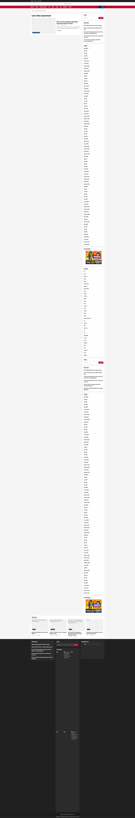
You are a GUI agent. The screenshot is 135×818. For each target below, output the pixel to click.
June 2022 (85, 161)
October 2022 (86, 151)
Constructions (86, 283)
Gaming (85, 310)
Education (65, 7)
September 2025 (87, 71)
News (85, 325)
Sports (85, 345)
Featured (85, 296)
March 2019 (86, 234)
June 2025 (85, 78)
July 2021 (85, 189)
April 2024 (85, 106)
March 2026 (86, 58)
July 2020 (85, 219)
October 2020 (86, 211)
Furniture (85, 306)
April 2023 (85, 136)
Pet (84, 330)
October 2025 (86, 68)
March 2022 (86, 169)
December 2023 (86, 116)
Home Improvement (43, 7)
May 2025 (85, 81)
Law (84, 320)
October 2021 (86, 181)
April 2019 (85, 231)
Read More (59, 30)
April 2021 (85, 196)
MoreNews (71, 816)
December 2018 (86, 241)
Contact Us (72, 814)
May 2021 (85, 194)
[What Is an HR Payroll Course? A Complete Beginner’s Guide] (58, 625)
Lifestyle (85, 323)
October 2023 (86, 121)
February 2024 (86, 111)
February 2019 (86, 236)
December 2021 (86, 176)
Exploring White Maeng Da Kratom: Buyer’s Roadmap (93, 25)
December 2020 (86, 206)
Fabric (85, 291)
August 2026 (86, 48)
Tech (49, 7)
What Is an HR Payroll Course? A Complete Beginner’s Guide (58, 633)
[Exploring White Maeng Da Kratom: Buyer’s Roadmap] (40, 625)
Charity (85, 281)
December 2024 (86, 91)
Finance (85, 298)
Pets (84, 333)
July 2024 (85, 98)
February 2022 (86, 171)
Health (36, 7)
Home (61, 814)
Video (103, 6)
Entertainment (86, 288)
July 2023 (85, 128)
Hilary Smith (70, 636)
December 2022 (86, 146)
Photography (86, 335)
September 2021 (86, 184)
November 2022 (86, 148)
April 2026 (85, 55)
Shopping (85, 342)
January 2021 (86, 204)
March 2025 (86, 83)
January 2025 (86, 88)
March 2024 (86, 108)
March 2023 (86, 138)
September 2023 (87, 123)
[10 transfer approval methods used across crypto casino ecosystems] (94, 625)
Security (85, 337)
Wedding (85, 355)
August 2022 (86, 156)
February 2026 (86, 61)
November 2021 (86, 179)
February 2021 (86, 201)
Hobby (85, 315)
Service (85, 340)
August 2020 (86, 216)
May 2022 (85, 164)
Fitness (85, 301)
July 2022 (85, 159)
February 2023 (86, 141)
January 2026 (86, 63)
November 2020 (86, 209)
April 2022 (85, 166)
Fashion (70, 7)
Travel (53, 7)
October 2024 (86, 93)
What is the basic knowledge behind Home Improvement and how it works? (44, 26)
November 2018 (86, 244)
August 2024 (86, 96)
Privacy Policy (66, 814)
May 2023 (85, 133)
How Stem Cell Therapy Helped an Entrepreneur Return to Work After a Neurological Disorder (75, 634)
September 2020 (87, 214)
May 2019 (85, 229)
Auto (61, 7)
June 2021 (85, 191)
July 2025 (85, 76)
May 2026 (85, 53)
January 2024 (86, 113)
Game (85, 308)
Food (84, 303)
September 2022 (87, 154)
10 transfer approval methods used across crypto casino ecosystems (94, 633)
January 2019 (86, 239)
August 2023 (86, 126)
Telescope (85, 350)
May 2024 (85, 103)
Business (32, 7)
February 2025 (86, 86)
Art (84, 271)
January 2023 (86, 143)
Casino (85, 278)
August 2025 (86, 73)
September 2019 (87, 221)
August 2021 (86, 186)
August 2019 (86, 224)
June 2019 (85, 226)
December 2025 (86, 66)
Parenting (85, 328)
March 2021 (86, 199)
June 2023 (85, 131)
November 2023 (86, 118)
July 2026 (85, 50)
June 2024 (85, 101)
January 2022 (86, 174)
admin (58, 25)
